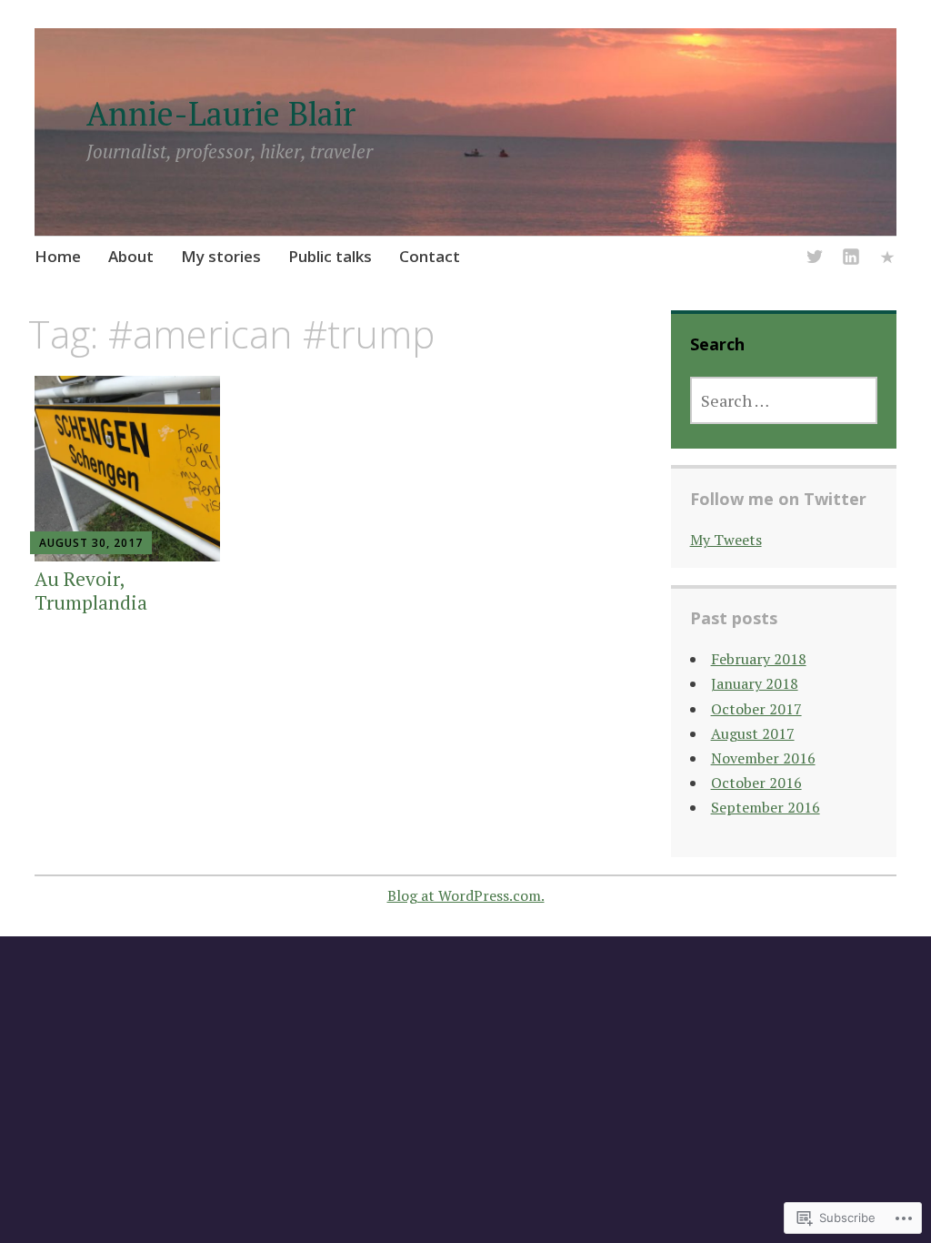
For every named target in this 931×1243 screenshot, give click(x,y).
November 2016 (763, 758)
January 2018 (754, 683)
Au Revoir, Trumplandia (91, 590)
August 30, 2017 (91, 543)
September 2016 (765, 807)
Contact (429, 256)
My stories (221, 256)
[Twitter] (815, 259)
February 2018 (758, 659)
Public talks (330, 256)
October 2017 (756, 709)
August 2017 (753, 733)
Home (58, 256)
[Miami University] (887, 259)
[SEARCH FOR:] (784, 400)
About (131, 256)
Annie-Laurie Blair (220, 113)
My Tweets (726, 540)
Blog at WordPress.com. (466, 895)
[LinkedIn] (851, 259)
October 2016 (756, 783)
